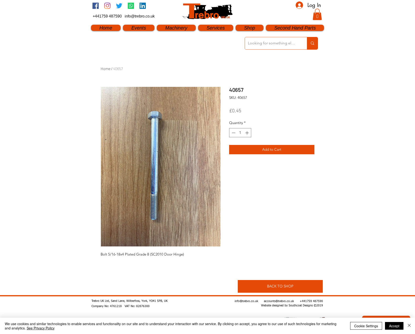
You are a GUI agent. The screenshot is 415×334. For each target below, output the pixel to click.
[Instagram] (107, 6)
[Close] (409, 326)
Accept (394, 325)
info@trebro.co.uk (140, 16)
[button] (317, 14)
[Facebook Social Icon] (95, 6)
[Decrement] (233, 132)
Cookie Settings (366, 325)
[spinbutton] (240, 132)
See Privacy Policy (41, 328)
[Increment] (247, 132)
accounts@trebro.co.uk (279, 301)
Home (105, 68)
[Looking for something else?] (312, 43)
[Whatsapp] (131, 6)
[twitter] (119, 6)
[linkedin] (143, 6)
